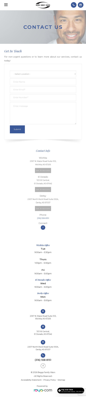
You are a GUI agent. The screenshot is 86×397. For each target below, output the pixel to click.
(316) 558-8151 (43, 218)
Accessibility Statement (31, 380)
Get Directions (43, 170)
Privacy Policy (49, 380)
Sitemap (61, 380)
